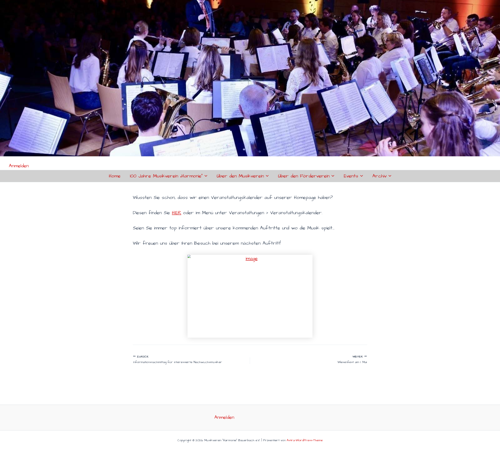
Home (115, 176)
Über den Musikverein (240, 176)
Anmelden (19, 166)
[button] (6, 78)
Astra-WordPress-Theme (305, 440)
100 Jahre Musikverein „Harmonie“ (166, 176)
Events (351, 176)
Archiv (379, 176)
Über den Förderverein (303, 176)
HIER (176, 212)
